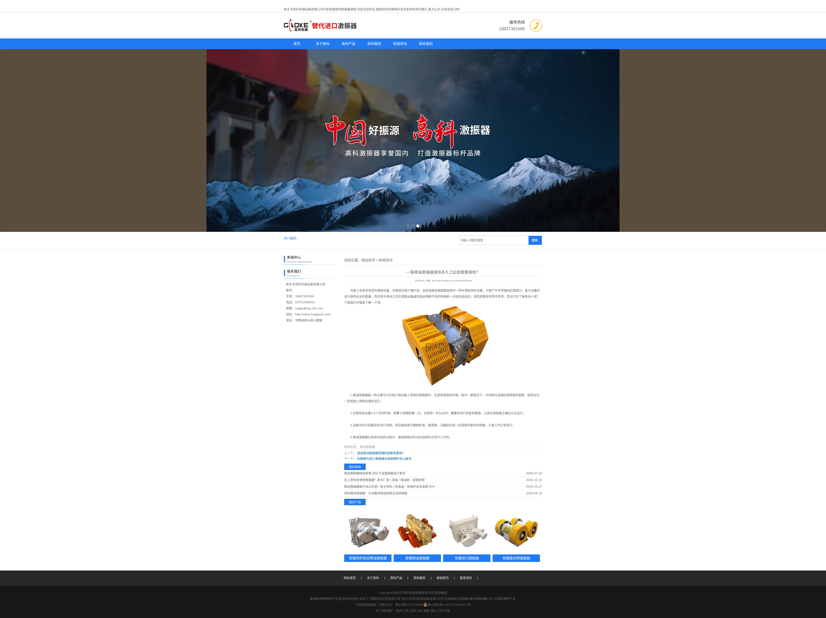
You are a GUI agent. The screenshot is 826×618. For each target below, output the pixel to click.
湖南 (426, 610)
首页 (296, 44)
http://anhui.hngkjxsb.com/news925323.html (452, 281)
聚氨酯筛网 (348, 9)
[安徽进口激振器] (466, 530)
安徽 (447, 610)
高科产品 (348, 44)
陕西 (399, 610)
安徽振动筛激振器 (516, 558)
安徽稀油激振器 (417, 558)
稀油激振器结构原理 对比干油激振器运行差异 (374, 473)
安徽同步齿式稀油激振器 (368, 558)
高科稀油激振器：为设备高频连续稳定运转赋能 (375, 493)
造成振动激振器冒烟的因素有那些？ (380, 453)
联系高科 (426, 44)
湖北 (433, 610)
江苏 (440, 610)
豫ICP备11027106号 (408, 604)
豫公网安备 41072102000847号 (449, 604)
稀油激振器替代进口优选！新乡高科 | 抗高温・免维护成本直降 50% (389, 486)
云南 (413, 610)
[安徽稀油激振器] (417, 530)
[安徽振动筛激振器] (516, 530)
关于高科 (323, 44)
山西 (406, 610)
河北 (419, 610)
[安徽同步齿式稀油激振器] (367, 530)
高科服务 (374, 44)
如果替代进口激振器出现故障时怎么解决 (383, 458)
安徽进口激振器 (467, 558)
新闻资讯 (400, 44)
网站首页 (368, 260)
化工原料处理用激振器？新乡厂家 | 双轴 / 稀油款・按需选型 (384, 480)
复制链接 (440, 592)
